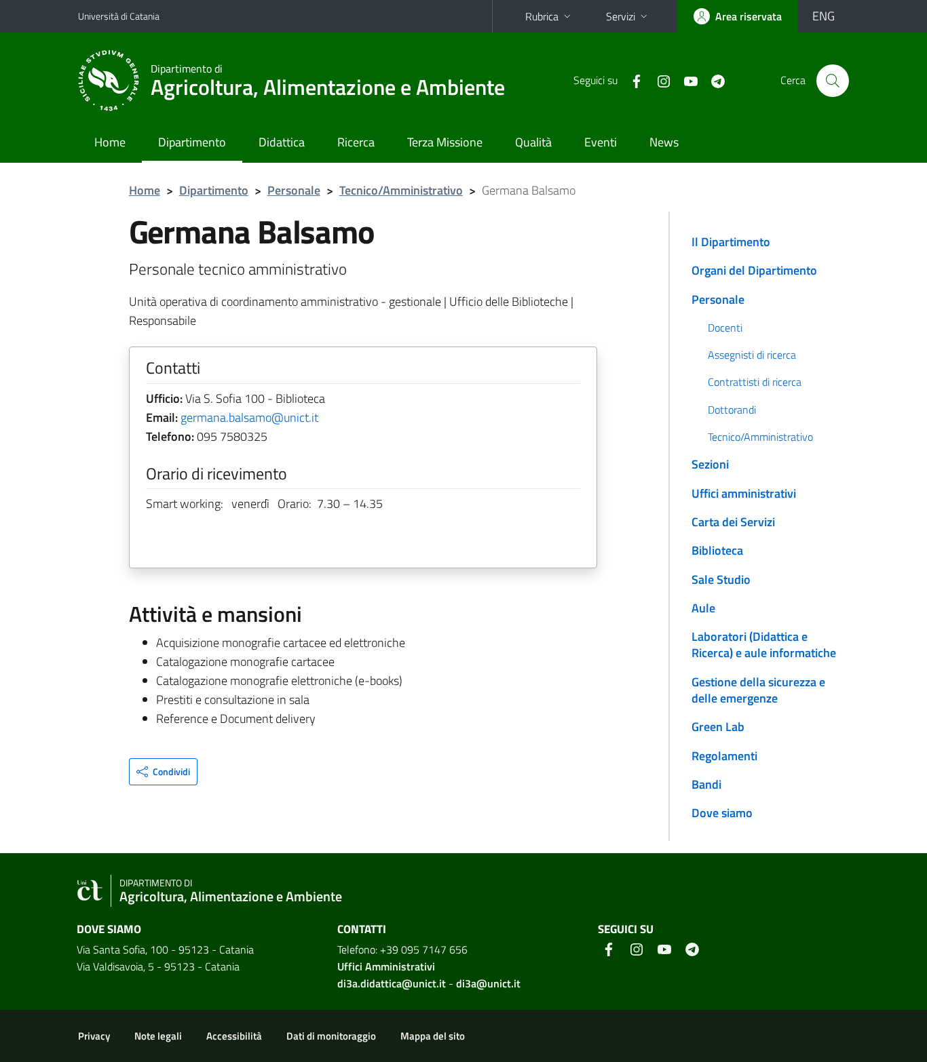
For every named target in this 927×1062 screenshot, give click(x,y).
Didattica (282, 142)
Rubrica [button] (542, 16)
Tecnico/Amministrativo (401, 190)
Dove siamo (722, 813)
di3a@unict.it (488, 983)
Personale (293, 190)
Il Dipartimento (731, 242)
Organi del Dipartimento (754, 270)
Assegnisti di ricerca (752, 355)
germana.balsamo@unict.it (249, 417)
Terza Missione (445, 142)
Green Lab (718, 726)
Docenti (725, 327)
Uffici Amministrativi (386, 966)
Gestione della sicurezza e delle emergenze (758, 690)
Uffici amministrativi (744, 493)
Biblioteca (717, 550)
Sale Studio (721, 579)
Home (110, 142)
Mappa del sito (432, 1036)
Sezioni (710, 464)
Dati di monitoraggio (331, 1036)
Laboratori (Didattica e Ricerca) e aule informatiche (764, 644)
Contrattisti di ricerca (754, 382)
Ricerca (356, 142)
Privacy (94, 1036)
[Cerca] (832, 80)
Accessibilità (234, 1036)
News (664, 142)
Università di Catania (118, 16)
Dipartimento (192, 142)
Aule (703, 608)
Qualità (533, 142)
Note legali (158, 1036)
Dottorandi (732, 409)
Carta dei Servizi (733, 522)
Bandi (706, 784)
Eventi (600, 142)
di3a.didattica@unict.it (391, 983)
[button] (163, 771)
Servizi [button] (620, 16)
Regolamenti (724, 756)
